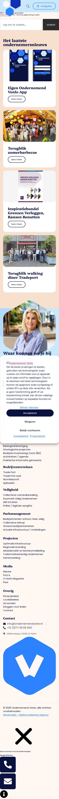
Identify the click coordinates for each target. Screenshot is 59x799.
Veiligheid (10, 489)
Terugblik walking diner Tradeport (25, 275)
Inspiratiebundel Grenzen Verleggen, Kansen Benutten (26, 212)
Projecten (10, 538)
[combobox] (21, 24)
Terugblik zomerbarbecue (22, 150)
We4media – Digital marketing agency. (26, 714)
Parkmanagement (17, 513)
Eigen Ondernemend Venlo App (27, 89)
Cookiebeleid (20, 436)
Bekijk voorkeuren (30, 430)
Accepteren (30, 412)
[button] (23, 747)
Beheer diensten (29, 407)
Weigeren (30, 421)
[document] (29, 761)
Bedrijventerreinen (18, 467)
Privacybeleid (37, 436)
